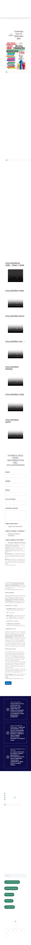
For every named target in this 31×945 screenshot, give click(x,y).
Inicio (19, 5)
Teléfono (7, 490)
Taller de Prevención (11, 857)
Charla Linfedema (11, 839)
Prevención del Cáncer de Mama (10, 852)
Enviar (8, 683)
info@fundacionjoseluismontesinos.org (15, 625)
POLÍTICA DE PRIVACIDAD (12, 882)
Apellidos (8, 481)
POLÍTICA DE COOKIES (11, 888)
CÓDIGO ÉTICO (9, 894)
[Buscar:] (15, 876)
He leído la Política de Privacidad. (17, 542)
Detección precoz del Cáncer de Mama (10, 843)
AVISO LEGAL (8, 900)
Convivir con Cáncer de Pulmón (10, 834)
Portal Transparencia (11, 822)
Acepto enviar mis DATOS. (15, 526)
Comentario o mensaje (11, 508)
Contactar (8, 860)
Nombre (8, 472)
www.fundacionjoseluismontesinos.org (14, 589)
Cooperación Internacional (13, 826)
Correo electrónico (10, 499)
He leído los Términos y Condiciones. (14, 534)
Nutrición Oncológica (12, 848)
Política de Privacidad (10, 565)
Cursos (8, 830)
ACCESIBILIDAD (9, 907)
